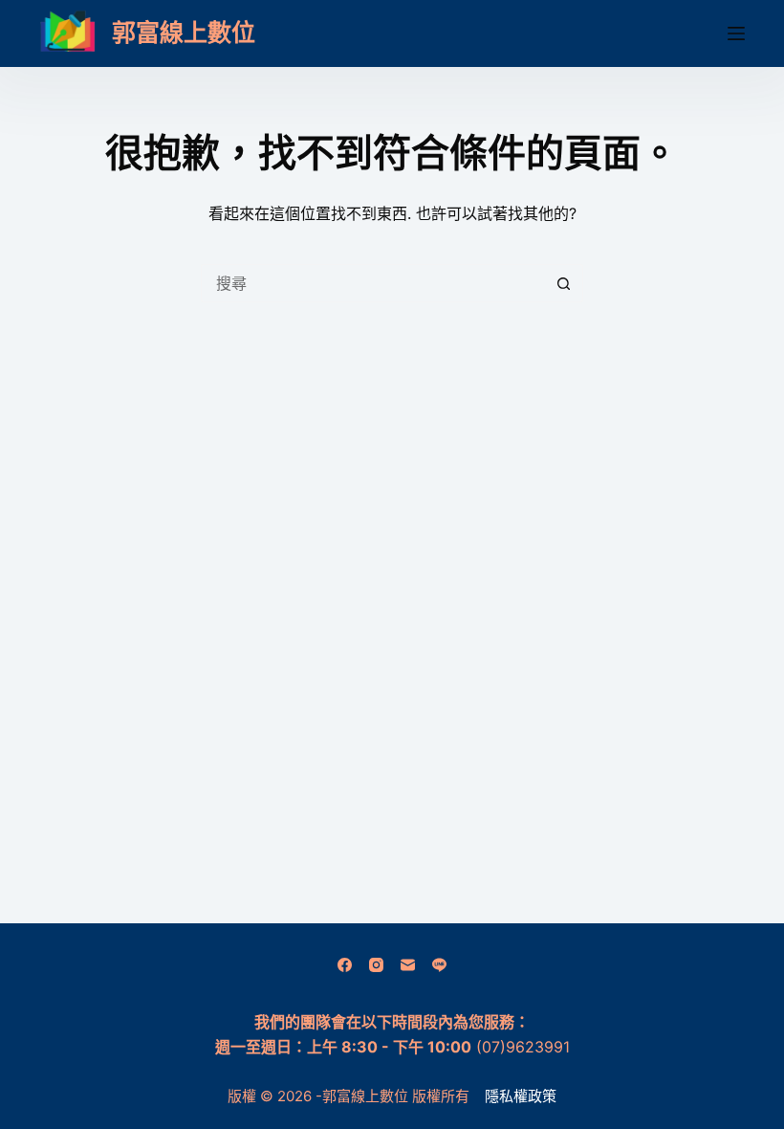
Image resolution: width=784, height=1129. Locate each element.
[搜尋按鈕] (564, 283)
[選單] (736, 33)
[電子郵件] (408, 965)
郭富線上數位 (183, 32)
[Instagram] (376, 965)
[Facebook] (345, 965)
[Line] (439, 965)
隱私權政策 (520, 1096)
